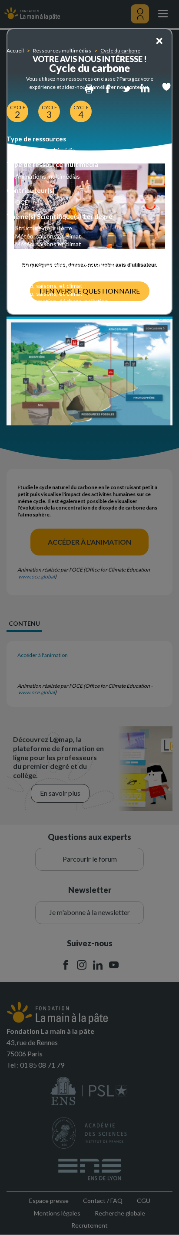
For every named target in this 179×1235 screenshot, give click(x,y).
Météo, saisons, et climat (49, 285)
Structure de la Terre (43, 228)
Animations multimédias (47, 176)
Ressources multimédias (62, 50)
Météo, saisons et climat (48, 236)
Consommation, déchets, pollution (61, 251)
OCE (21, 202)
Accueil (15, 50)
